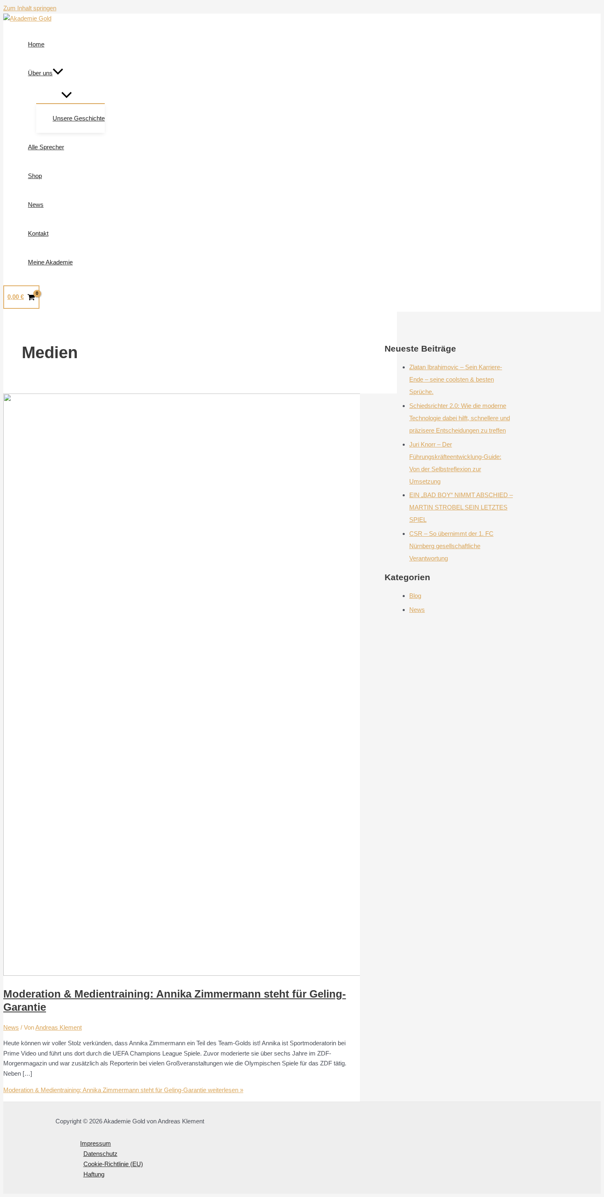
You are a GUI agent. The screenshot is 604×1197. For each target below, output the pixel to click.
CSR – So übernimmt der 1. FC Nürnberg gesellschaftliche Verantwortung (451, 546)
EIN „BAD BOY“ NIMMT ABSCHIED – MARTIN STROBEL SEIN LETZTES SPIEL (461, 507)
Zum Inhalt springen (29, 8)
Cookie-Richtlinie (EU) (113, 1163)
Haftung (93, 1174)
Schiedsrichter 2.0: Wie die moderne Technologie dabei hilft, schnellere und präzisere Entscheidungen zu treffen (459, 418)
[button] (58, 73)
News (11, 1027)
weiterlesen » (123, 1089)
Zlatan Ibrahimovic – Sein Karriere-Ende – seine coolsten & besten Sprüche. (455, 379)
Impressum (95, 1143)
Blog (415, 595)
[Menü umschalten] (66, 95)
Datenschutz (100, 1153)
